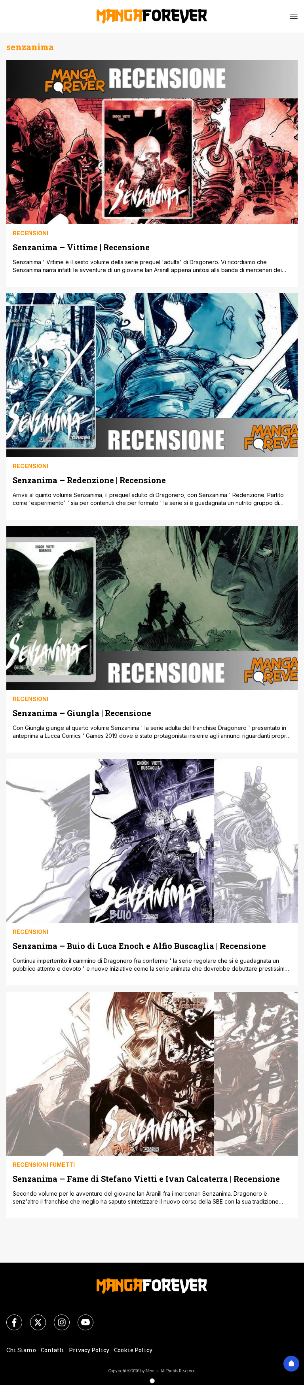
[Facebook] (9, 1318)
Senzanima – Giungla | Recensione (82, 713)
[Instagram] (57, 1318)
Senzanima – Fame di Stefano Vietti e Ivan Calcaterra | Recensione (146, 1178)
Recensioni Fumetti (44, 1164)
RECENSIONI (30, 233)
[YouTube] (81, 1318)
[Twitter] (33, 1318)
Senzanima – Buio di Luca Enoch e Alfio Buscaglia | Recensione (139, 946)
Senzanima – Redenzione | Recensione (89, 480)
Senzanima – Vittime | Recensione (81, 247)
